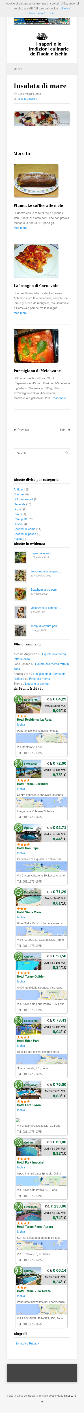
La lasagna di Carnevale (36, 286)
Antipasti (19, 489)
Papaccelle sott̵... (41, 553)
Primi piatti (21, 519)
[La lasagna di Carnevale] (42, 261)
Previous (23, 429)
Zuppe (18, 538)
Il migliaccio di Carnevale (49, 673)
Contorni (19, 494)
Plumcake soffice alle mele (38, 205)
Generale (19, 504)
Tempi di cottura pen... (45, 626)
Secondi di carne (24, 529)
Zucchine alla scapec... (45, 571)
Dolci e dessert (23, 499)
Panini (18, 514)
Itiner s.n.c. (70, 1395)
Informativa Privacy (26, 1343)
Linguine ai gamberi (37, 683)
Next (63, 429)
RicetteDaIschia (27, 98)
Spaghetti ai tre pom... (44, 589)
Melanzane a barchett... (45, 607)
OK (52, 13)
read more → (22, 227)
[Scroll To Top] (42, 1401)
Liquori (18, 509)
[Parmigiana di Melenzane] (42, 346)
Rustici (18, 524)
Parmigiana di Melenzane (37, 371)
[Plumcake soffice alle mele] (42, 181)
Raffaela (19, 678)
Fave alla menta (39, 678)
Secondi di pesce (25, 534)
